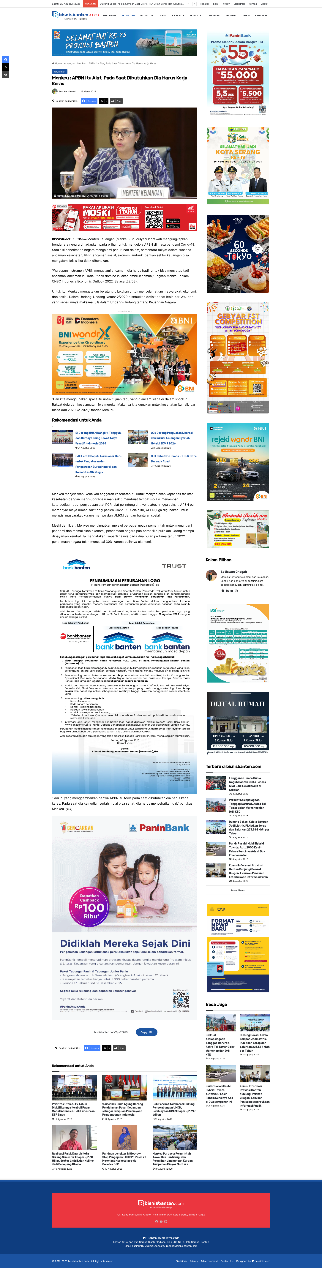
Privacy (226, 3)
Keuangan (128, 15)
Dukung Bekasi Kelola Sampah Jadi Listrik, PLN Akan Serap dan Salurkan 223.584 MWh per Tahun (255, 1043)
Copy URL (147, 1032)
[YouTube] (232, 591)
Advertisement (209, 1261)
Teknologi (196, 15)
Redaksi (204, 3)
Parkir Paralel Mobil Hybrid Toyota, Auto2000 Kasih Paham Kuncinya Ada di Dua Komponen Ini (219, 1094)
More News (238, 890)
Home (58, 63)
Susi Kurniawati (67, 91)
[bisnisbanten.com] (75, 15)
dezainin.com (262, 1261)
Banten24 (261, 15)
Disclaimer (239, 3)
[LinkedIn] (227, 591)
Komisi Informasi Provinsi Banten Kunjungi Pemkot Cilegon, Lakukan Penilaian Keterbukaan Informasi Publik (162, 3)
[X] (5, 67)
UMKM (246, 15)
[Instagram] (236, 591)
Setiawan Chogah (234, 572)
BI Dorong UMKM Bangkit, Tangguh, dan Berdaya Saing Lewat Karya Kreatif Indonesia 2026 (98, 438)
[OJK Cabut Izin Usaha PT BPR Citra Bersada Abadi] (138, 460)
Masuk (264, 3)
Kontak (253, 3)
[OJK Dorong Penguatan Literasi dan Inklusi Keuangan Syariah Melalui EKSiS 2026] (138, 437)
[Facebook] (223, 591)
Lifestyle (178, 15)
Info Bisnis (109, 15)
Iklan (215, 3)
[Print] (5, 74)
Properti (231, 15)
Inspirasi (214, 15)
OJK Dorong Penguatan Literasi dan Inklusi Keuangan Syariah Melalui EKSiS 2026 (172, 438)
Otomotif (146, 15)
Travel (162, 15)
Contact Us (226, 1261)
